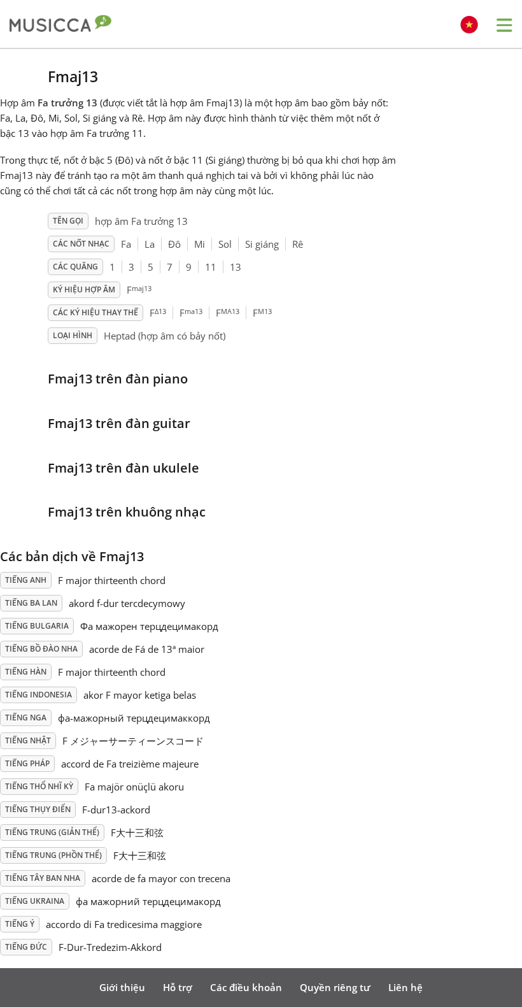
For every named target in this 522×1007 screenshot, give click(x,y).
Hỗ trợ (177, 987)
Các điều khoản (246, 987)
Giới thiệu (122, 987)
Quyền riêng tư (335, 987)
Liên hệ (405, 987)
